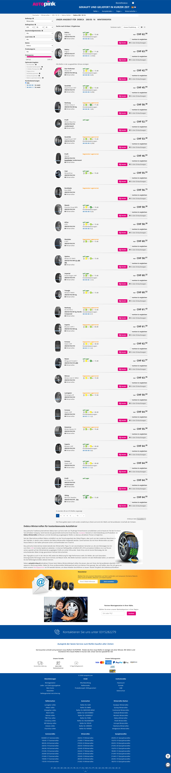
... (73, 516)
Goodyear (82, 533)
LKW (32, 548)
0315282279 (107, 632)
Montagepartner (38, 567)
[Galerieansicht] (144, 27)
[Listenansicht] (141, 27)
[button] (167, 756)
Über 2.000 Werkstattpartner (58, 667)
